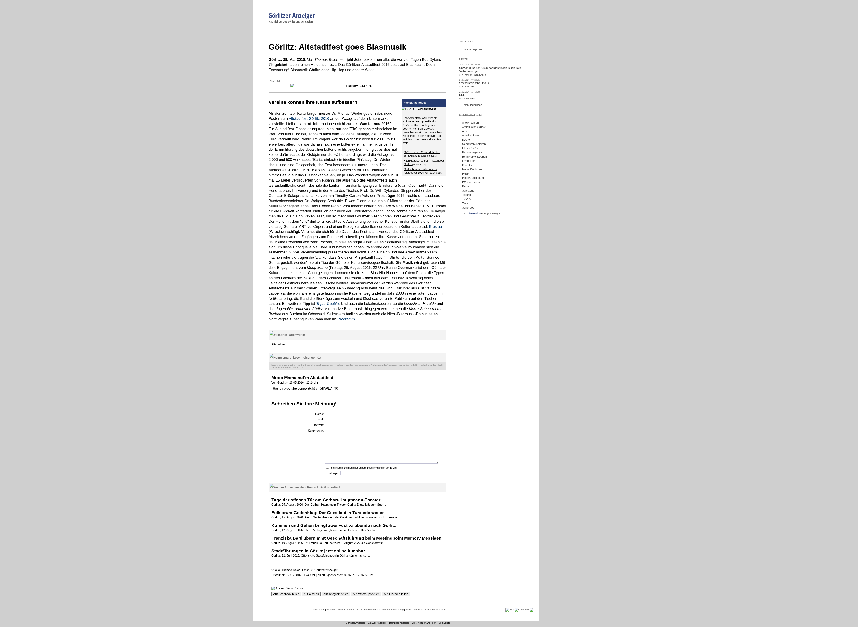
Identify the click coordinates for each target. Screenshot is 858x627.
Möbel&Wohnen (472, 169)
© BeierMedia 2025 (435, 609)
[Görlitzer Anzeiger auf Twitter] (532, 609)
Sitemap (418, 609)
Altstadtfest (278, 344)
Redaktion (318, 609)
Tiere (465, 203)
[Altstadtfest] (419, 109)
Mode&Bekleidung (473, 178)
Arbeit (465, 131)
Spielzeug (468, 191)
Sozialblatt (444, 622)
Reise (465, 186)
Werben (330, 609)
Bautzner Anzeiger (399, 622)
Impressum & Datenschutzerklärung (384, 609)
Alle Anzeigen (470, 123)
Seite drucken (294, 588)
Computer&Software (474, 144)
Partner (341, 609)
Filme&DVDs (470, 148)
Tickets (466, 199)
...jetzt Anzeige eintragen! (481, 213)
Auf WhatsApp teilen (366, 594)
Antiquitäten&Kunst (473, 127)
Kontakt (351, 609)
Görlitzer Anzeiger (291, 15)
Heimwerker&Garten (474, 157)
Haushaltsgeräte (472, 152)
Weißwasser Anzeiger (424, 622)
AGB (359, 609)
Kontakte (467, 165)
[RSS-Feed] (509, 609)
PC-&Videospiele (472, 182)
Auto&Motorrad (471, 135)
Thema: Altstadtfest (414, 102)
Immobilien (468, 161)
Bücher (466, 140)
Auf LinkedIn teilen (396, 594)
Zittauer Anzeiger (377, 622)
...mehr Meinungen (472, 105)
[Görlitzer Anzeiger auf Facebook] (522, 609)
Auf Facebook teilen (286, 594)
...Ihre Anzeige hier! (472, 49)
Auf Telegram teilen (335, 594)
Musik (465, 174)
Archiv (408, 609)
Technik (466, 195)
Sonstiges (468, 208)
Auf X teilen (311, 594)
